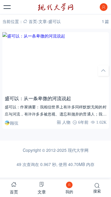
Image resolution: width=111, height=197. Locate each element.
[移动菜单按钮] (7, 7)
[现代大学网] (55, 7)
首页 (33, 21)
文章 (42, 21)
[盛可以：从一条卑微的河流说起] (55, 62)
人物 (66, 122)
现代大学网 (78, 150)
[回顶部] (103, 70)
